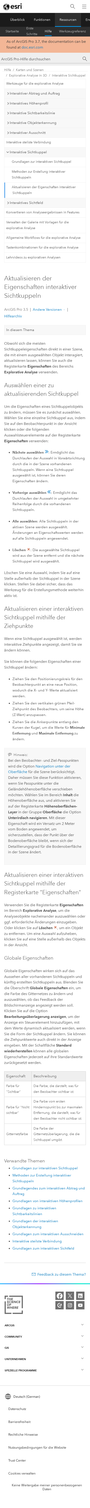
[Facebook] (59, 1296)
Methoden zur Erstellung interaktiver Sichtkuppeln (38, 174)
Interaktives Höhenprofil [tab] (29, 103)
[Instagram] (70, 1305)
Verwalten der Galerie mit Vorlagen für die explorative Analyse (37, 225)
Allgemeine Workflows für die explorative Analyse (43, 238)
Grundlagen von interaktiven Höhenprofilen (47, 1201)
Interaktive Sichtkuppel (69, 75)
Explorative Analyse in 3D (28, 75)
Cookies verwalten (22, 1473)
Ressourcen (68, 20)
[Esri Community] (59, 1305)
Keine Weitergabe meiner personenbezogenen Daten (47, 1487)
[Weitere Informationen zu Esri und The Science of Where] (14, 1306)
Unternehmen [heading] (15, 1359)
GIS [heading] (7, 1347)
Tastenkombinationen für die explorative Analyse (42, 247)
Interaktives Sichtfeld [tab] (26, 203)
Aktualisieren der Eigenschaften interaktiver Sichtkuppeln (44, 190)
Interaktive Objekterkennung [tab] (33, 123)
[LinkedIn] (80, 1296)
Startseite (12, 31)
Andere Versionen (47, 309)
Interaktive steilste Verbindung (28, 142)
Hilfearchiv (13, 316)
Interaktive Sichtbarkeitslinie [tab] (32, 113)
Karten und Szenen (30, 70)
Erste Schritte (31, 31)
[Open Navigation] (84, 6)
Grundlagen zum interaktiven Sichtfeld (43, 1248)
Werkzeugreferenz (72, 31)
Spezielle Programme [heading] (21, 1370)
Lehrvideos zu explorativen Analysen (33, 257)
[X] (70, 1296)
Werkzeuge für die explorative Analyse (34, 84)
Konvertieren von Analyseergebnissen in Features (42, 212)
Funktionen (42, 20)
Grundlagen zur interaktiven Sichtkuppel (41, 162)
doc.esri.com (32, 47)
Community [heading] (13, 1336)
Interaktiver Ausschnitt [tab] (28, 133)
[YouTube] (80, 1305)
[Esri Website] (13, 6)
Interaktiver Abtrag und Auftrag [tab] (35, 93)
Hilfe (48, 31)
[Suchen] (72, 6)
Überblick (17, 20)
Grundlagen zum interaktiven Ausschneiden (48, 1234)
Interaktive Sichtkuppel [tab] (28, 152)
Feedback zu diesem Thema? (61, 1274)
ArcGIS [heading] (10, 1325)
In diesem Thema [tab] (20, 330)
